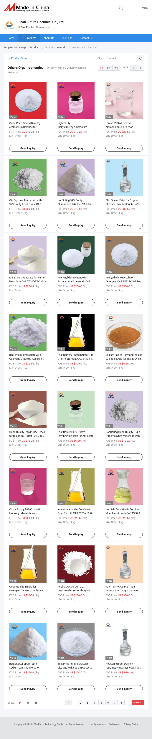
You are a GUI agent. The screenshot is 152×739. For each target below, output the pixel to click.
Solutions (67, 38)
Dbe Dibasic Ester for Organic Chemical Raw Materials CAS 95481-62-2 (122, 204)
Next (136, 702)
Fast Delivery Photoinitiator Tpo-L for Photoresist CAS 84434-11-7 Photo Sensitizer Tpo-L (76, 358)
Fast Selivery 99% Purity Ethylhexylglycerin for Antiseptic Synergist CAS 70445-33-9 (75, 435)
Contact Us (86, 38)
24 (20, 702)
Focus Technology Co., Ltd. (51, 724)
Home (10, 38)
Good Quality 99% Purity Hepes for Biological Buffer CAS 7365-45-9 (27, 435)
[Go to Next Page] (140, 67)
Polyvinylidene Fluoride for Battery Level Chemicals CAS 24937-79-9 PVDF (73, 281)
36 (28, 702)
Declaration (114, 724)
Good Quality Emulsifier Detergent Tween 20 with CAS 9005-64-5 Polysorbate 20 (26, 590)
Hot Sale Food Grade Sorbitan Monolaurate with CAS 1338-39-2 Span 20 (123, 513)
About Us (49, 38)
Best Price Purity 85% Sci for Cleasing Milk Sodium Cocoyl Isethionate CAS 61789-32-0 (73, 667)
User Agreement (97, 724)
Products (31, 38)
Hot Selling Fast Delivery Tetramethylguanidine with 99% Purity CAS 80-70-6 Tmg (123, 667)
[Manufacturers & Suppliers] (27, 7)
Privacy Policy (131, 724)
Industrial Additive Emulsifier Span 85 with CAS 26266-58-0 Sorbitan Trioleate (74, 513)
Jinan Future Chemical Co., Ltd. (41, 22)
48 (35, 702)
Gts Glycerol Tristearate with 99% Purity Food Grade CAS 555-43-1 (25, 204)
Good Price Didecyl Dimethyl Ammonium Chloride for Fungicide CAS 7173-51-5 (25, 127)
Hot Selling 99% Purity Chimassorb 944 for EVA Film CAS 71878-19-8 (74, 204)
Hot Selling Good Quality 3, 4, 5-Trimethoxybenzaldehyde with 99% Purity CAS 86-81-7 (123, 435)
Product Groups (20, 58)
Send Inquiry (27, 148)
